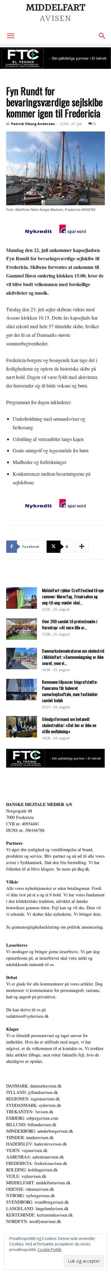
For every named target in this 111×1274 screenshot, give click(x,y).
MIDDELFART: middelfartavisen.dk (38, 1183)
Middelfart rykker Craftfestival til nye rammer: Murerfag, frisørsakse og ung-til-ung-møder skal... (73, 596)
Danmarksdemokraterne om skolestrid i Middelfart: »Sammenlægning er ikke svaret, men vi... (73, 656)
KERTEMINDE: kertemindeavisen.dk (39, 1215)
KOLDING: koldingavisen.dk (32, 1170)
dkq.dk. (83, 869)
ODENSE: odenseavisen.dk (30, 1189)
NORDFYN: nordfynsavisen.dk (33, 1221)
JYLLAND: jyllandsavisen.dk (32, 1092)
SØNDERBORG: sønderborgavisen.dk (39, 1131)
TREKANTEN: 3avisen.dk (29, 1112)
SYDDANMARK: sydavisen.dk (33, 1105)
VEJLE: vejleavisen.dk (26, 1176)
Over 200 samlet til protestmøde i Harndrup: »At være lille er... (69, 624)
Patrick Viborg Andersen (33, 123)
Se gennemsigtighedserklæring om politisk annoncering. (55, 927)
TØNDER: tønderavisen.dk (30, 1137)
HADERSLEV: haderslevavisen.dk (36, 1144)
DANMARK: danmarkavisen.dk (34, 1086)
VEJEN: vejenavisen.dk (26, 1150)
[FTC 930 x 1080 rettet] (55, 58)
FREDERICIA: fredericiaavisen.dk (36, 1163)
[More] (82, 547)
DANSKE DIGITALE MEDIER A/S (39, 804)
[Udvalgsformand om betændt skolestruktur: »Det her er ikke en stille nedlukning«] (21, 726)
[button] (10, 36)
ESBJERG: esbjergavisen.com (32, 1118)
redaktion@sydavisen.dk (27, 1016)
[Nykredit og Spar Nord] (55, 229)
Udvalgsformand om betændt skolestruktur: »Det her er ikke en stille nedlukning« (69, 725)
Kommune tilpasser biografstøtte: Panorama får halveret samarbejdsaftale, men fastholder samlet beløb (70, 690)
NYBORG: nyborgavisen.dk (30, 1195)
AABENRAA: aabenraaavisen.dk (35, 1157)
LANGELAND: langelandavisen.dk (37, 1208)
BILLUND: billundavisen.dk (31, 1124)
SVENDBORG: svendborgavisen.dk (37, 1202)
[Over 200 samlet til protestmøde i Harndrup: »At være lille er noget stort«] (21, 629)
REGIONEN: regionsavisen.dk (33, 1099)
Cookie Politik (49, 1249)
